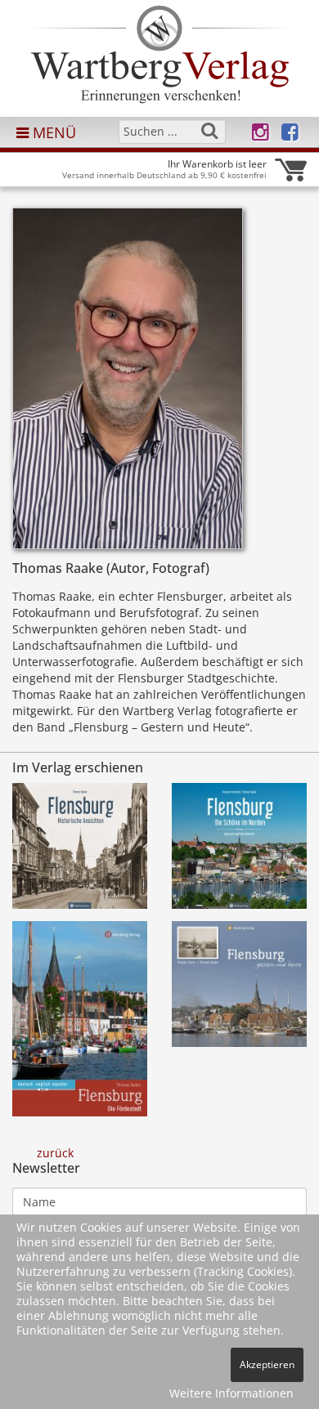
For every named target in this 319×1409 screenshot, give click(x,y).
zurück (55, 1153)
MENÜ (52, 132)
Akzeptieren (267, 1364)
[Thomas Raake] (127, 383)
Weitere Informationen (231, 1393)
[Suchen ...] (209, 131)
